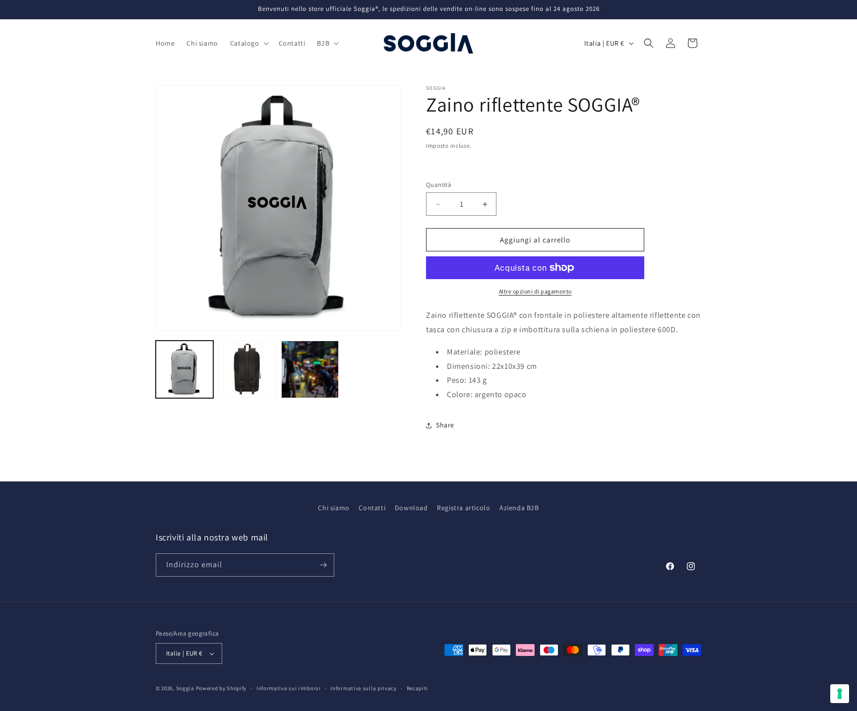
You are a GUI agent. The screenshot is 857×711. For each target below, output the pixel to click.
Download (411, 507)
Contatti (372, 507)
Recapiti (417, 688)
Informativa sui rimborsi (288, 688)
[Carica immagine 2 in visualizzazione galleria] (247, 369)
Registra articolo (463, 507)
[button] (248, 43)
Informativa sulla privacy (363, 688)
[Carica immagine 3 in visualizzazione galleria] (310, 369)
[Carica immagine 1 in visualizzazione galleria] (184, 369)
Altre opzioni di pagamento (535, 291)
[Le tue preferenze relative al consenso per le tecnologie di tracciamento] (839, 693)
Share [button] (445, 424)
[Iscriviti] (323, 565)
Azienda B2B (519, 507)
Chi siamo (333, 507)
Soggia (185, 688)
